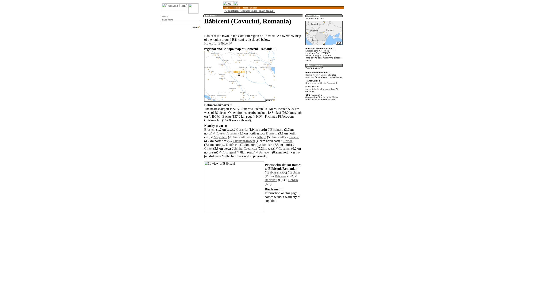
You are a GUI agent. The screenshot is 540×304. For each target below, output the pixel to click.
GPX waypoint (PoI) (327, 97)
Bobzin (295, 172)
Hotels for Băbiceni (217, 43)
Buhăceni (265, 152)
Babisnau (271, 180)
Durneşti (271, 133)
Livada (288, 141)
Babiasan (273, 172)
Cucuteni (284, 148)
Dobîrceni (232, 145)
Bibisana (280, 176)
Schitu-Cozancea (245, 148)
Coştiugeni (228, 152)
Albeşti (261, 137)
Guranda (242, 129)
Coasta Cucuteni (227, 133)
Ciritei (208, 148)
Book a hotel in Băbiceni (317, 75)
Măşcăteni (220, 137)
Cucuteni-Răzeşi (244, 141)
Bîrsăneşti (276, 129)
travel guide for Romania (324, 83)
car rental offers (313, 89)
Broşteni (209, 129)
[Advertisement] (364, 69)
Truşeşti (294, 137)
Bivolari (267, 145)
